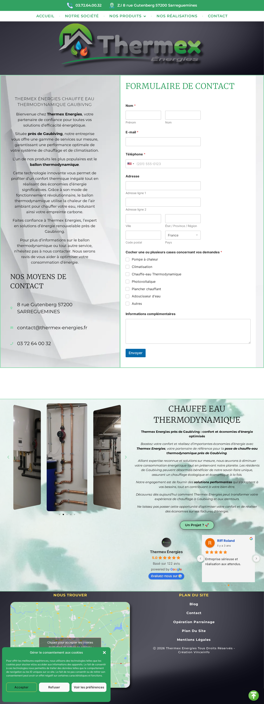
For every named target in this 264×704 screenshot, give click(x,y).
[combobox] (131, 163)
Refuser (54, 687)
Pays (168, 242)
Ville (128, 226)
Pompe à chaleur (145, 259)
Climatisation (142, 267)
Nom (168, 122)
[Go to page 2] (228, 585)
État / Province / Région (181, 226)
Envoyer (136, 353)
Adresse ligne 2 (136, 209)
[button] (104, 652)
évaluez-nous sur (164, 576)
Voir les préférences (89, 687)
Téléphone (135, 154)
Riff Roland (226, 541)
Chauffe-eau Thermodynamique (156, 274)
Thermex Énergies (166, 552)
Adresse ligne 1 (136, 193)
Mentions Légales (68, 696)
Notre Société (82, 16)
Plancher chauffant (146, 289)
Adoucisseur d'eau (146, 296)
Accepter (21, 687)
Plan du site (194, 631)
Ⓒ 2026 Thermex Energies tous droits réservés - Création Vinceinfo (194, 650)
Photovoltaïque (144, 281)
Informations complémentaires (151, 314)
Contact (218, 16)
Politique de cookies (44, 696)
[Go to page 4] (235, 585)
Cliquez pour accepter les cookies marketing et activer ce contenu (70, 645)
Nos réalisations (177, 16)
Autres (137, 303)
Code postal (134, 242)
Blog (194, 604)
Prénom (131, 122)
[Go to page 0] (221, 585)
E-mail (132, 132)
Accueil (45, 16)
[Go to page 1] (225, 585)
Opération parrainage (194, 622)
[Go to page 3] (231, 585)
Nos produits (125, 16)
